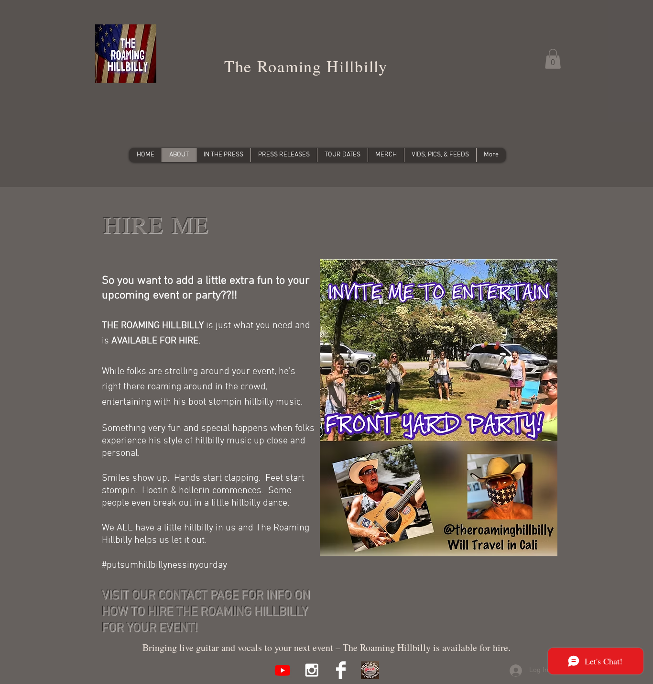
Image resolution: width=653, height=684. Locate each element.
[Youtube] (282, 670)
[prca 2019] (370, 670)
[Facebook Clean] (341, 670)
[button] (552, 59)
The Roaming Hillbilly (306, 66)
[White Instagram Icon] (312, 670)
